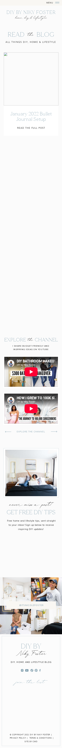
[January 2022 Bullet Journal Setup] (31, 79)
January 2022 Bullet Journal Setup (31, 116)
